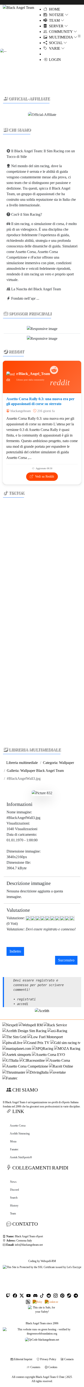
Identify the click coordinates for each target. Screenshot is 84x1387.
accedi (22, 1004)
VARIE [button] (54, 48)
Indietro (15, 951)
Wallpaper (66, 763)
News (13, 1181)
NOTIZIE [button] (56, 15)
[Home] (18, 7)
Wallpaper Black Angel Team (42, 771)
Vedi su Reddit (44, 476)
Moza (13, 1141)
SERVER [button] (55, 26)
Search (14, 1197)
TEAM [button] (54, 20)
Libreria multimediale (22, 763)
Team (13, 1213)
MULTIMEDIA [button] (60, 37)
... (37, 298)
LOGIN (54, 60)
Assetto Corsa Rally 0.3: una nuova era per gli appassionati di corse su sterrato (40, 401)
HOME (54, 9)
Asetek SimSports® (21, 1157)
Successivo (66, 960)
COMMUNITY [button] (60, 32)
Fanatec (14, 1149)
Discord (14, 1189)
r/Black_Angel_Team (33, 374)
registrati (26, 999)
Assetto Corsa (17, 1125)
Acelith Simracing (20, 1133)
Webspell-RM (48, 1261)
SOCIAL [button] (55, 43)
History (14, 1205)
